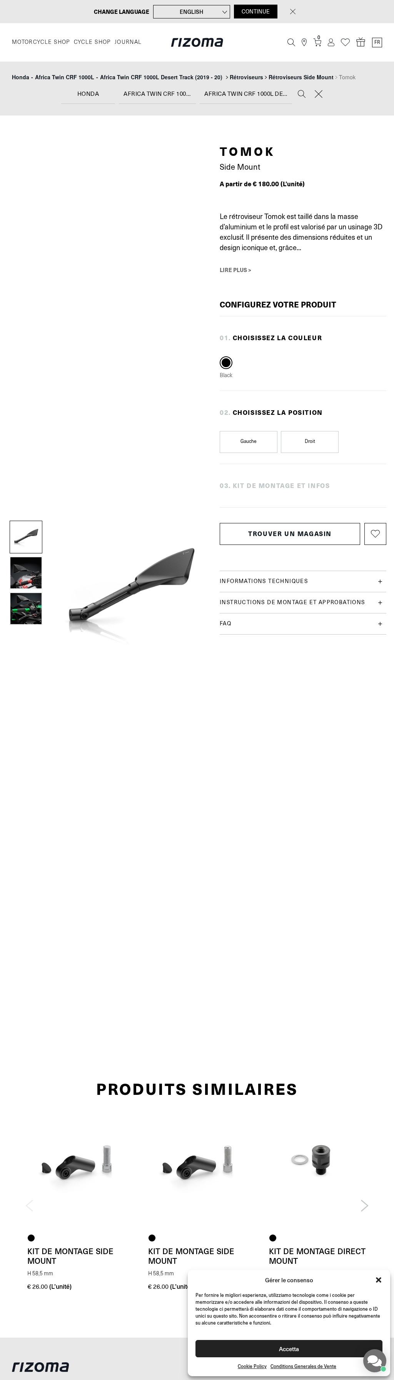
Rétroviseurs (246, 77)
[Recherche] (291, 42)
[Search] (301, 95)
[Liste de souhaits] (345, 42)
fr (377, 42)
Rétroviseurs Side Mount (301, 77)
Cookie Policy (252, 1366)
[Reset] (318, 95)
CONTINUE (256, 11)
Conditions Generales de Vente (303, 1366)
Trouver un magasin (290, 533)
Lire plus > (235, 270)
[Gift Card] (361, 42)
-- (117, 77)
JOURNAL (128, 42)
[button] (378, 1280)
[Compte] (331, 42)
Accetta (289, 1349)
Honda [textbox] (88, 94)
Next (364, 1205)
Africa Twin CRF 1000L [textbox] (158, 94)
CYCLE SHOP (92, 42)
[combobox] (88, 94)
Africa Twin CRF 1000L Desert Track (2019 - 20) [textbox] (248, 94)
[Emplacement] (304, 42)
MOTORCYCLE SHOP (41, 42)
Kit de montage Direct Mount (317, 1256)
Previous (29, 1205)
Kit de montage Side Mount (70, 1256)
